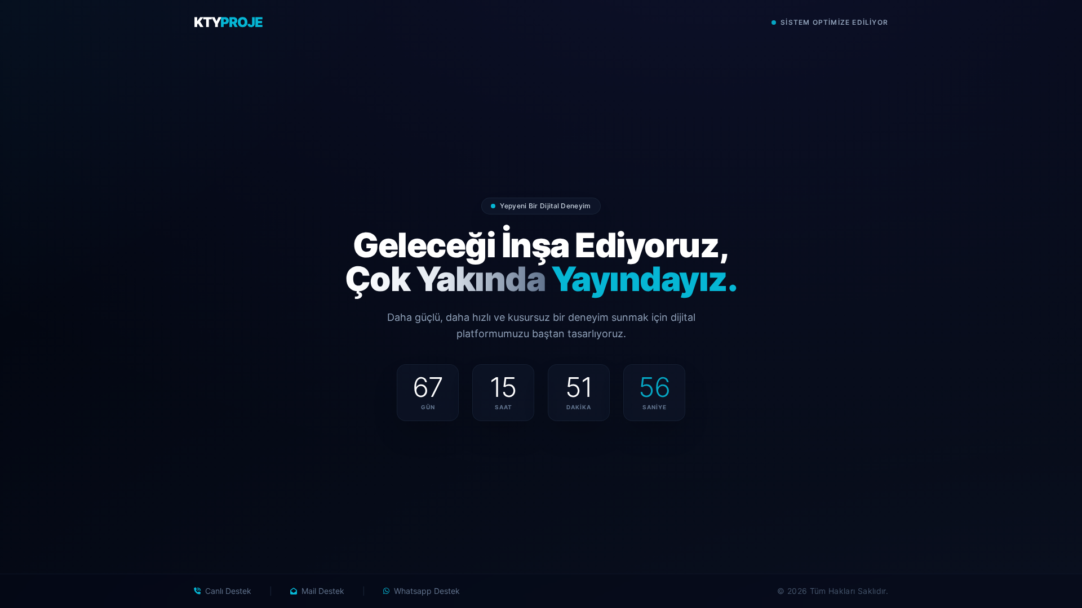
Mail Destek (322, 591)
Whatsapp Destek (427, 591)
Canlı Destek (228, 591)
